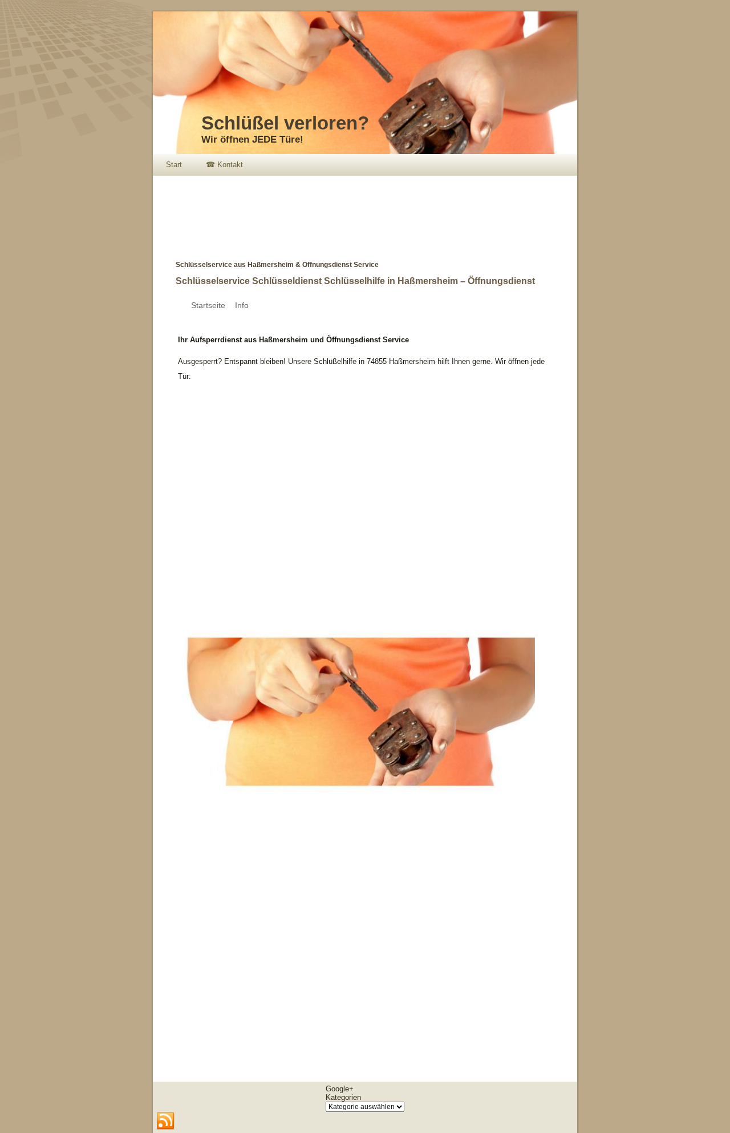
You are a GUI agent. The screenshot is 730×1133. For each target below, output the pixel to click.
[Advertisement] (360, 210)
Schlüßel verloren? (285, 122)
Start (174, 164)
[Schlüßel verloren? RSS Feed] (165, 1121)
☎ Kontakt (224, 164)
